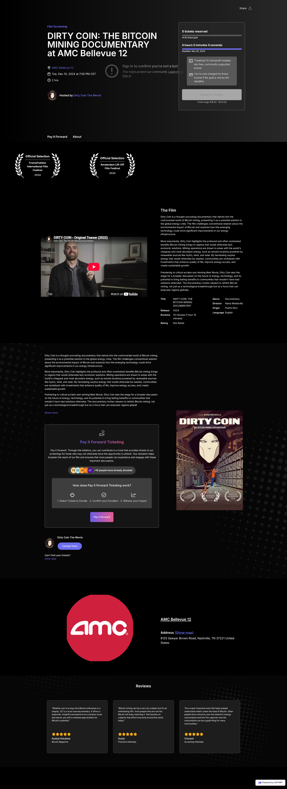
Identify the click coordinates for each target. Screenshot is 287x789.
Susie (121, 738)
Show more (51, 412)
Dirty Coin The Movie (87, 95)
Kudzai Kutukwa (61, 738)
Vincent (189, 738)
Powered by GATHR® (272, 782)
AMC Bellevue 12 (62, 67)
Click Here (50, 558)
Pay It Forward (57, 136)
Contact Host (69, 546)
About (77, 136)
